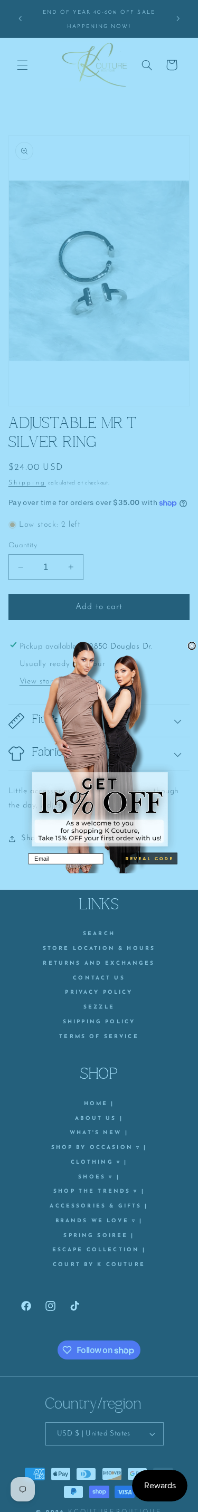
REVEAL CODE (149, 858)
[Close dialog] (191, 645)
